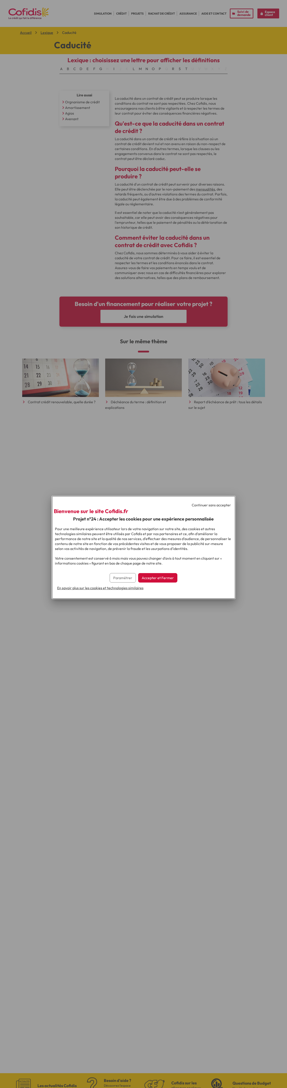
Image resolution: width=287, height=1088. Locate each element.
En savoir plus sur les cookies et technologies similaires (100, 588)
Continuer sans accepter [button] (211, 505)
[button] (157, 578)
